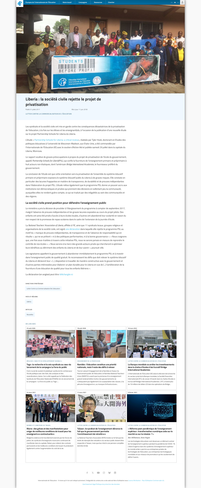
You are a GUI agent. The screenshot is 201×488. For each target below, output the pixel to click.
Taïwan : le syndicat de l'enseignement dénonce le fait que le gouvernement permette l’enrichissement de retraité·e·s (101, 419)
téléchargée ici (66, 274)
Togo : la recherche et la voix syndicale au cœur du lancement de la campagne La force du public (50, 355)
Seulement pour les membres (182, 2)
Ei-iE (19, 4)
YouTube (98, 472)
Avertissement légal (89, 484)
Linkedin (115, 472)
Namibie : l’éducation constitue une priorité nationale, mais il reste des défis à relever (101, 356)
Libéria (29, 302)
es (178, 2)
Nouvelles (30, 314)
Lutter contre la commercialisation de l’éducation (43, 288)
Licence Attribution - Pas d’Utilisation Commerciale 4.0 (146, 480)
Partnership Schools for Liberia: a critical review (56, 139)
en (172, 2)
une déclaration (72, 228)
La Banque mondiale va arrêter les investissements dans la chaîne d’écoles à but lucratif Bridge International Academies (151, 356)
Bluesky (109, 472)
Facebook (87, 472)
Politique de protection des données (108, 484)
